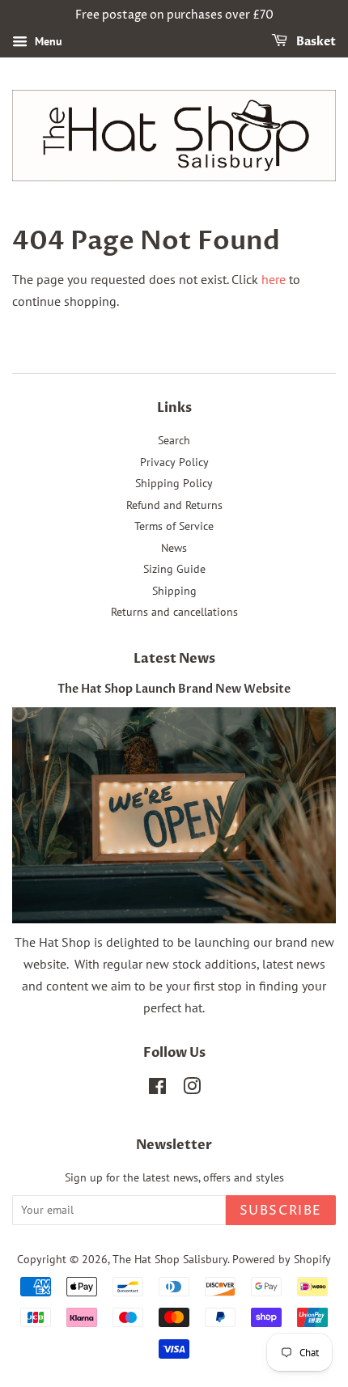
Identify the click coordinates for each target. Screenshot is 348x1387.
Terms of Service (174, 526)
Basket (315, 41)
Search (174, 440)
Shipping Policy (174, 483)
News (174, 548)
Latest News (174, 659)
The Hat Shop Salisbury (169, 1259)
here (273, 279)
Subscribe (281, 1210)
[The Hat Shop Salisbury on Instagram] (192, 1089)
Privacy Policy (174, 462)
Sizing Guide (174, 569)
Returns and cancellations (174, 611)
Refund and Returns (174, 505)
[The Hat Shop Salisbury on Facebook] (157, 1089)
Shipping (174, 590)
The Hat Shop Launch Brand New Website (174, 689)
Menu (47, 41)
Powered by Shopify (281, 1259)
